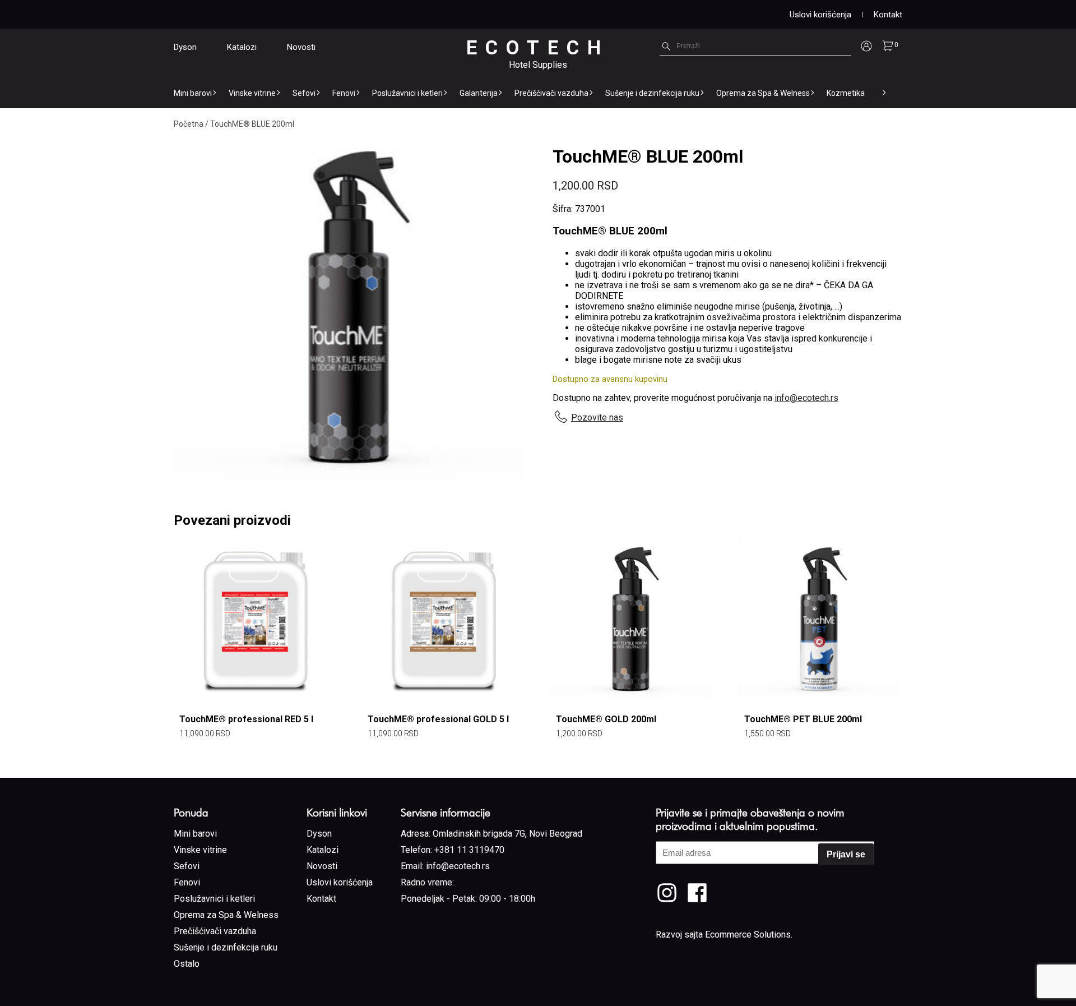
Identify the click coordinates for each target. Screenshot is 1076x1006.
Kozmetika (846, 93)
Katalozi (242, 47)
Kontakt (888, 15)
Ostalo (187, 963)
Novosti (301, 47)
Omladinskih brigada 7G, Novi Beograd (507, 833)
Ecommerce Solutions (748, 934)
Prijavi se (846, 854)
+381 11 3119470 (469, 850)
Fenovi (343, 93)
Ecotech (537, 47)
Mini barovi (193, 93)
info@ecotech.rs (806, 398)
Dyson (185, 47)
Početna (188, 123)
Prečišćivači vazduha (551, 93)
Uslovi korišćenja (820, 15)
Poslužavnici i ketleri (407, 93)
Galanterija (479, 93)
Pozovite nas (597, 417)
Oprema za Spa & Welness (763, 93)
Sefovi (304, 93)
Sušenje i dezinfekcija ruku (652, 93)
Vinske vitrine (252, 93)
